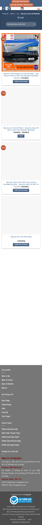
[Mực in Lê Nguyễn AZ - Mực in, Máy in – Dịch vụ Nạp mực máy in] (22, 8)
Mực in (12, 14)
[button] (3, 8)
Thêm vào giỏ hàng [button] (21, 81)
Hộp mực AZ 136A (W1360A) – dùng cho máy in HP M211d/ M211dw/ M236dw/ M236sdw (21, 129)
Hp (18, 14)
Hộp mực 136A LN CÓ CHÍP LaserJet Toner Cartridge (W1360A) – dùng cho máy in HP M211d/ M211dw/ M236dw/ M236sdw (21, 184)
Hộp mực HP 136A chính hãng (21, 237)
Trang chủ (5, 14)
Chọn (21, 136)
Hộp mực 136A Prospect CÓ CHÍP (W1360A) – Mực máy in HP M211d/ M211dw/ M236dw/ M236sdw (21, 75)
